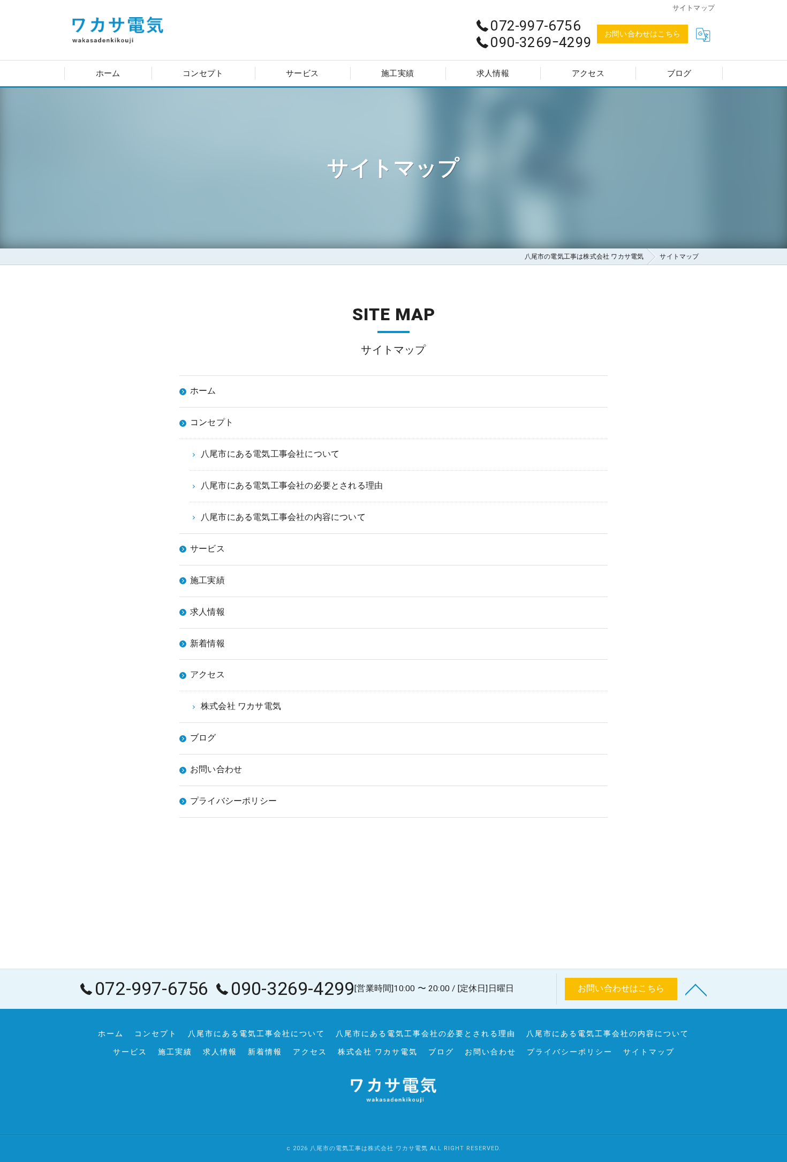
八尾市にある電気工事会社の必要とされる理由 (426, 1033)
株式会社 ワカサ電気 (378, 1051)
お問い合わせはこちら (642, 33)
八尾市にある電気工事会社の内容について (607, 1033)
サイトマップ (649, 1051)
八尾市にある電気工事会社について (256, 1033)
